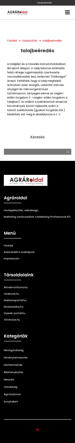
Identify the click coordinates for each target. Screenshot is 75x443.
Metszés (9, 379)
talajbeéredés (44, 2)
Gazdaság (10, 387)
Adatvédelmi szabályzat (19, 252)
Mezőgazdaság (14, 350)
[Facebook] (37, 429)
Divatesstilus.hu (13, 306)
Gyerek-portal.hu (14, 313)
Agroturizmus (12, 394)
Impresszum (11, 258)
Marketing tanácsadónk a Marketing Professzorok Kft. (37, 217)
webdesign (31, 210)
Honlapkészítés (13, 210)
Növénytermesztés (16, 357)
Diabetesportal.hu (15, 300)
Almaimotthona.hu (16, 287)
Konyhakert (11, 401)
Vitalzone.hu (11, 294)
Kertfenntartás (13, 365)
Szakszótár (29, 41)
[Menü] (67, 12)
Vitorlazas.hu (12, 319)
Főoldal (12, 41)
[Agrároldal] (17, 12)
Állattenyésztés (13, 372)
